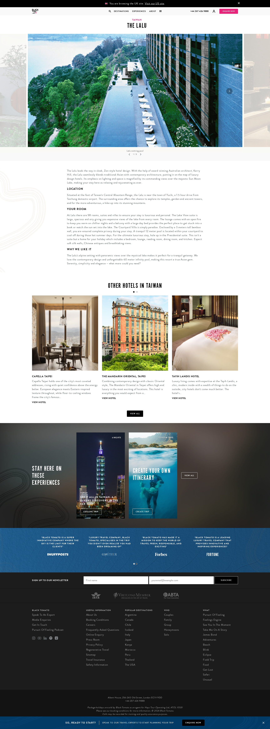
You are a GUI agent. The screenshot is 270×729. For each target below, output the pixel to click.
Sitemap (91, 655)
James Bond (210, 635)
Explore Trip (90, 511)
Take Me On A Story (215, 630)
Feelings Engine (212, 620)
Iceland (129, 630)
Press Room (93, 640)
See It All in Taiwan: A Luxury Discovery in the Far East (99, 500)
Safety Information (97, 665)
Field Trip (208, 660)
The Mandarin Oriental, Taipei (124, 376)
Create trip (142, 511)
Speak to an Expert (43, 615)
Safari (206, 675)
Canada (129, 620)
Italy (127, 635)
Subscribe (226, 580)
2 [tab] (136, 564)
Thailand (130, 660)
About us (91, 615)
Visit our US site (154, 3)
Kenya (128, 645)
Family (168, 620)
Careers (90, 625)
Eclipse (207, 655)
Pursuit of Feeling (214, 615)
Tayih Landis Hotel (185, 376)
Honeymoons (171, 630)
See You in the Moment (217, 625)
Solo (166, 635)
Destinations (121, 11)
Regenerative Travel (97, 650)
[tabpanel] (63, 351)
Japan (128, 640)
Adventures (209, 640)
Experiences (139, 11)
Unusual (207, 680)
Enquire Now (229, 11)
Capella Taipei (42, 376)
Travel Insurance (95, 660)
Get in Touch (39, 625)
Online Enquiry (95, 635)
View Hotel (39, 402)
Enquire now (193, 722)
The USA (130, 665)
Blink (206, 650)
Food (206, 665)
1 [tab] (134, 564)
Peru (127, 655)
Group (167, 625)
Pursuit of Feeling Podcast (48, 630)
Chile (128, 625)
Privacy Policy (94, 645)
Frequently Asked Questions (102, 630)
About (152, 11)
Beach (206, 645)
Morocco (130, 650)
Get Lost (208, 670)
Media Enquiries (41, 620)
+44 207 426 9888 (199, 11)
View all (135, 413)
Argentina (131, 615)
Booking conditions (97, 620)
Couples (168, 615)
